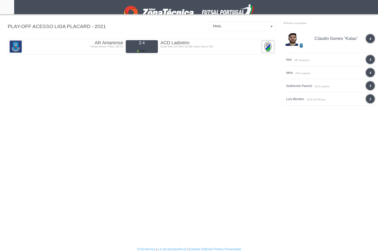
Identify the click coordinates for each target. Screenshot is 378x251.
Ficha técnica (146, 249)
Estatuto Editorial (201, 249)
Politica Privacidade (227, 249)
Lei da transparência (172, 249)
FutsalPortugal (189, 7)
